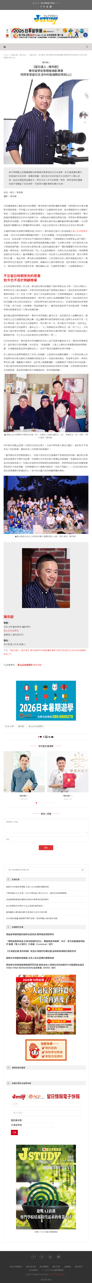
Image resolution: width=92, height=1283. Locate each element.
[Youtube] (47, 6)
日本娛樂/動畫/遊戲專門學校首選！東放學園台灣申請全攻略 (31, 918)
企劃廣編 (67, 1266)
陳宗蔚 (21, 726)
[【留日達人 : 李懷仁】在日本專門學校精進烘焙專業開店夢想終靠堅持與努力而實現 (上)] (67, 771)
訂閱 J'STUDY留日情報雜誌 (46, 1231)
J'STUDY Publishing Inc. (57, 1274)
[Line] (50, 6)
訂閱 (14, 1132)
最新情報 (29, 664)
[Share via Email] (52, 736)
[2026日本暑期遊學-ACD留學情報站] (46, 682)
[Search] (87, 46)
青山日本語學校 (80, 231)
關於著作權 (30, 1266)
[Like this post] (41, 736)
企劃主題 (14, 55)
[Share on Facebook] (43, 736)
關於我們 (56, 1266)
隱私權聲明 (44, 1266)
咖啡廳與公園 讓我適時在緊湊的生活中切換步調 (26, 912)
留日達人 (23, 55)
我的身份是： (17, 1120)
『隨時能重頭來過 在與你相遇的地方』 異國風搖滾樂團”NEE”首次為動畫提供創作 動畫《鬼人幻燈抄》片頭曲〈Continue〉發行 (45, 943)
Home (6, 55)
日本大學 (9, 726)
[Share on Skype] (49, 736)
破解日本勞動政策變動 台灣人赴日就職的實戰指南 (27, 886)
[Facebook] (33, 1257)
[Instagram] (44, 6)
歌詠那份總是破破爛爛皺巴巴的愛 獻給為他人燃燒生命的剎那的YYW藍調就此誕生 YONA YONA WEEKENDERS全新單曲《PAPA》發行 (45, 966)
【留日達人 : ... (24, 795)
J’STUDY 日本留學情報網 (52, 1270)
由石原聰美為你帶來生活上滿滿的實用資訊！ (25, 905)
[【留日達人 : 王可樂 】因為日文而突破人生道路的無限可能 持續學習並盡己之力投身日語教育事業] (24, 771)
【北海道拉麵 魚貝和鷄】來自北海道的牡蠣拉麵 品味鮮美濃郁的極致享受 (41, 951)
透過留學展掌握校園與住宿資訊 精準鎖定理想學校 (27, 899)
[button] (7, 777)
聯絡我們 (78, 1266)
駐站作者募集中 (16, 1266)
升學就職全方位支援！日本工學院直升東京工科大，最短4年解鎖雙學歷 (36, 893)
